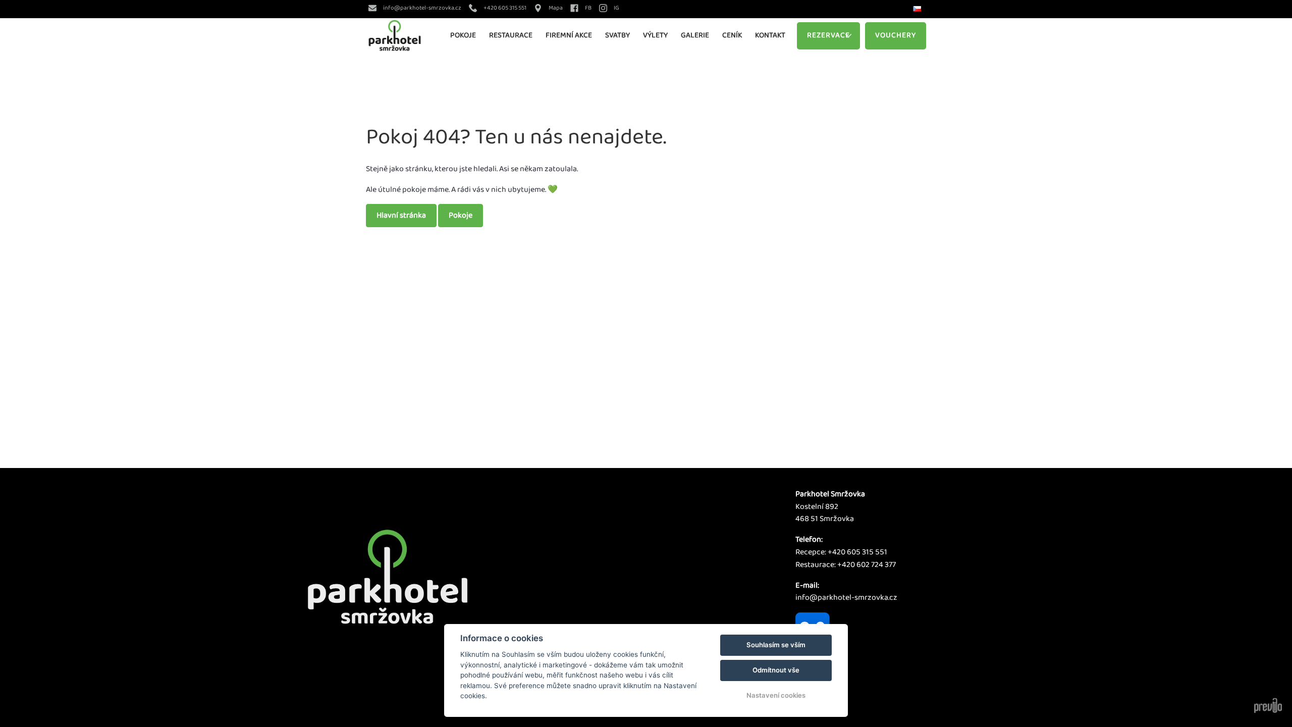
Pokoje (460, 215)
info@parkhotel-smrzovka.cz (846, 597)
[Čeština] (918, 9)
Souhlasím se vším (775, 645)
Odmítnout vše (775, 670)
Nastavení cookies (775, 695)
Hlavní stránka (401, 215)
